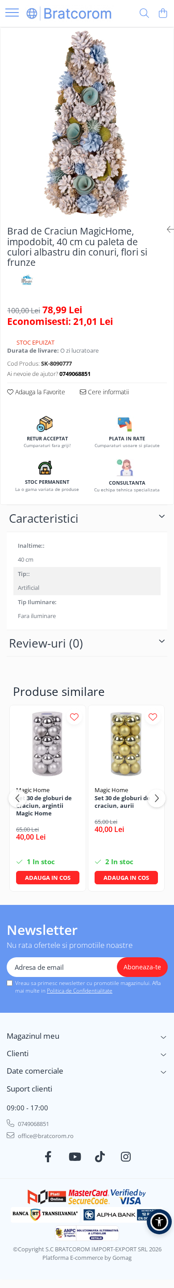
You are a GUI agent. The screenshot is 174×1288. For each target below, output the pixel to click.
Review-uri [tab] (46, 643)
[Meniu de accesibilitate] (159, 1221)
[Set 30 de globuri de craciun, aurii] (126, 743)
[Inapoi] (167, 229)
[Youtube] (74, 1157)
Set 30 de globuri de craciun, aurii (122, 802)
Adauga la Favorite (39, 392)
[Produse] (12, 13)
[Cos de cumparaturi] (162, 14)
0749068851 (33, 1124)
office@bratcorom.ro (45, 1136)
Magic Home (33, 790)
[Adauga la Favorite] (74, 717)
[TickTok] (100, 1157)
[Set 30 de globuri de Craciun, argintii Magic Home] (48, 743)
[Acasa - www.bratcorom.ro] (69, 13)
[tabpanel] (87, 123)
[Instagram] (126, 1157)
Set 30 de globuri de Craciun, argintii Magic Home (44, 805)
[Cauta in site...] (144, 14)
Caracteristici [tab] (44, 518)
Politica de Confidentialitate (79, 990)
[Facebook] (48, 1157)
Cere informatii (107, 392)
